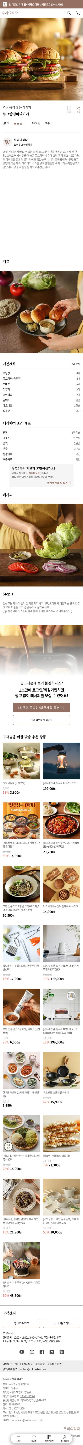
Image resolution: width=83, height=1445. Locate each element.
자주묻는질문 (54, 1364)
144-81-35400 (27, 1396)
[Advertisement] (41, 216)
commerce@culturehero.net (26, 1420)
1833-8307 (23, 1323)
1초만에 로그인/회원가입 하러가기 (41, 707)
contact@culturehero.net (33, 1369)
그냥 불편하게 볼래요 (41, 720)
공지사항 (40, 1364)
